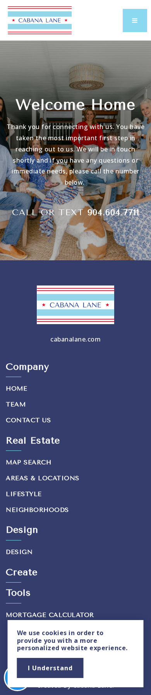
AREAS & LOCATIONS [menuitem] (42, 478)
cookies (54, 633)
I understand (50, 668)
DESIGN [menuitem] (19, 552)
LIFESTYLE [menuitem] (24, 494)
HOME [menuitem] (16, 388)
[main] (75, 150)
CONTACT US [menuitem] (28, 420)
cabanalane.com (75, 339)
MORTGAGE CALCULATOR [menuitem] (50, 615)
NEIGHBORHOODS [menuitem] (37, 509)
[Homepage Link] (40, 19)
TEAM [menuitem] (16, 404)
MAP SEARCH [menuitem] (28, 462)
